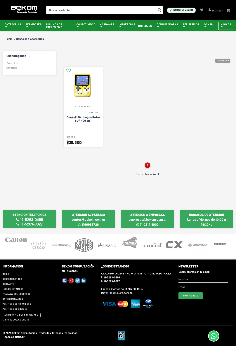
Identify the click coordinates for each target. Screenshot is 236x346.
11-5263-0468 (31, 219)
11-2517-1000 (149, 225)
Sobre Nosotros (12, 279)
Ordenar (222, 60)
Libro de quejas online (15, 319)
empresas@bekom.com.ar (148, 220)
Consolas (12, 63)
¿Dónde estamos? (12, 289)
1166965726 (90, 225)
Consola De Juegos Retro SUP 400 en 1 (83, 119)
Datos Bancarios (12, 299)
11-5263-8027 (31, 224)
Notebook (145, 26)
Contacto (8, 284)
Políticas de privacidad (16, 304)
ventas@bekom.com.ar (88, 220)
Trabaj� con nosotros (16, 294)
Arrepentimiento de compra (21, 315)
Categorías (13, 24)
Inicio (9, 39)
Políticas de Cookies (14, 309)
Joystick (11, 68)
